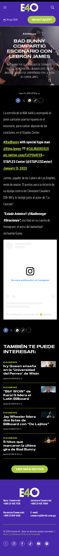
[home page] (29, 7)
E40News (29, 34)
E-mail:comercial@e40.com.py (43, 514)
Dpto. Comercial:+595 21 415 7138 (12, 502)
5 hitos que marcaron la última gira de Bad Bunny (19, 445)
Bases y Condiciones (11, 534)
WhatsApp (41, 19)
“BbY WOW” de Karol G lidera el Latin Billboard (17, 395)
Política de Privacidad (31, 534)
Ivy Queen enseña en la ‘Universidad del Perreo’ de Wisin (21, 369)
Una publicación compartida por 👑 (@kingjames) (32, 314)
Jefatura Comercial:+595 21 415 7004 (41, 502)
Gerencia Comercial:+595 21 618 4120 (14, 514)
